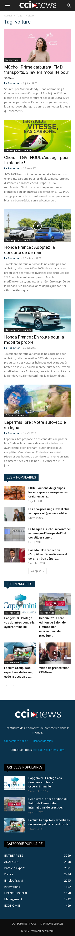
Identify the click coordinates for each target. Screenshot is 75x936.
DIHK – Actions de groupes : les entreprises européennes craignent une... (48, 492)
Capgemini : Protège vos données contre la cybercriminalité (19, 622)
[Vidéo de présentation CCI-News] (55, 653)
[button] (7, 5)
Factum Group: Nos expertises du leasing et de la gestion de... (19, 672)
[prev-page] (6, 685)
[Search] (69, 5)
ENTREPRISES (12, 612)
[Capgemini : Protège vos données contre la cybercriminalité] (20, 604)
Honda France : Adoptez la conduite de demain (29, 250)
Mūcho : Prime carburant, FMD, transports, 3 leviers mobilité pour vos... (36, 72)
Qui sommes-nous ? (16, 741)
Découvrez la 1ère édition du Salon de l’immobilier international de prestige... (52, 626)
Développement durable (18, 150)
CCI (42, 662)
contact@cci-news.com (49, 750)
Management (12, 60)
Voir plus (36, 571)
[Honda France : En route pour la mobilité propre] (37, 315)
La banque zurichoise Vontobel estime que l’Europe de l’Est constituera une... (49, 533)
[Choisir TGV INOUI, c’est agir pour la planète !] (37, 136)
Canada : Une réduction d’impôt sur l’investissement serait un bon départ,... (47, 554)
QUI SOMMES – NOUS (24, 923)
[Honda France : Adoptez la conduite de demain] (37, 225)
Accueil (8, 15)
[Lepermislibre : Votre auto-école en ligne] (37, 401)
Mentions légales (42, 741)
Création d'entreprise (16, 415)
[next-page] (13, 685)
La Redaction (12, 83)
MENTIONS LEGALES (51, 923)
